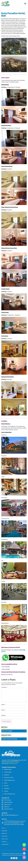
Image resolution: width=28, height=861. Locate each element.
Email (3, 709)
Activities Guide (5, 844)
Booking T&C (4, 830)
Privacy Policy (4, 836)
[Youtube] (16, 858)
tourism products (13, 763)
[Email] (24, 849)
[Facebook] (11, 858)
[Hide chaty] (24, 857)
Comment (4, 687)
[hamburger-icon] (25, 3)
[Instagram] (14, 858)
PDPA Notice (4, 833)
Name (3, 704)
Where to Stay (5, 838)
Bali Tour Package (7, 731)
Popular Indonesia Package (9, 739)
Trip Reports (4, 841)
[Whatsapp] (24, 845)
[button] (14, 730)
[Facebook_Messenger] (24, 853)
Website (3, 715)
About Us (4, 828)
